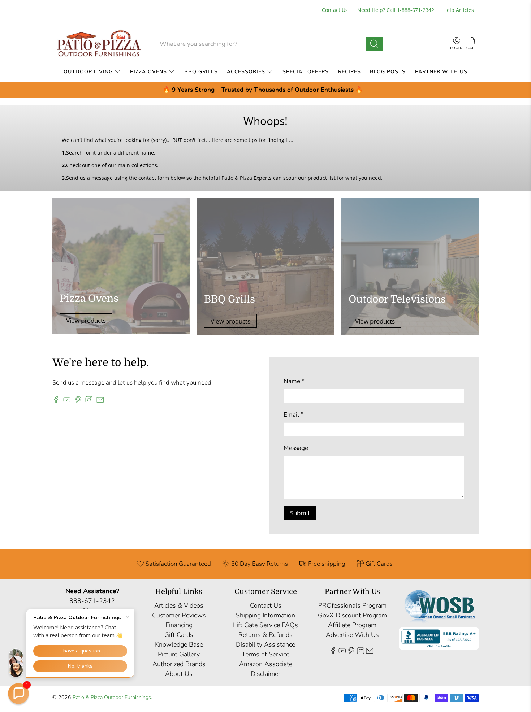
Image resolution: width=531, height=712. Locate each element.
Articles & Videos (178, 605)
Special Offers (305, 71)
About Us (179, 673)
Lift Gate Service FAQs (265, 625)
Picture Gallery (179, 654)
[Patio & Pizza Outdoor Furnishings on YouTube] (66, 402)
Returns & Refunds (265, 634)
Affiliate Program (352, 625)
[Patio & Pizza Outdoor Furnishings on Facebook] (56, 402)
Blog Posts (388, 71)
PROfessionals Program (352, 605)
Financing (179, 625)
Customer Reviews (179, 615)
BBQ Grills (201, 71)
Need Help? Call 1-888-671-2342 (395, 9)
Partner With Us (441, 71)
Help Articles (458, 9)
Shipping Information (265, 615)
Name (294, 381)
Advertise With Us (352, 634)
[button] (18, 693)
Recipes (349, 71)
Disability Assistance (265, 644)
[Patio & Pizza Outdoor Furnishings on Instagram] (88, 402)
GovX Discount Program (352, 615)
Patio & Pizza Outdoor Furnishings (112, 697)
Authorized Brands (179, 664)
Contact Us (335, 9)
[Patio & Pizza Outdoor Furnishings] (98, 43)
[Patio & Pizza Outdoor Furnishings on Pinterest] (78, 402)
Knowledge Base (179, 644)
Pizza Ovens (148, 71)
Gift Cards (178, 634)
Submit (300, 513)
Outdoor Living (88, 71)
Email (293, 415)
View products (86, 320)
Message (296, 448)
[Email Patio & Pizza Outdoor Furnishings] (100, 402)
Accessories (246, 71)
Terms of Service (265, 654)
